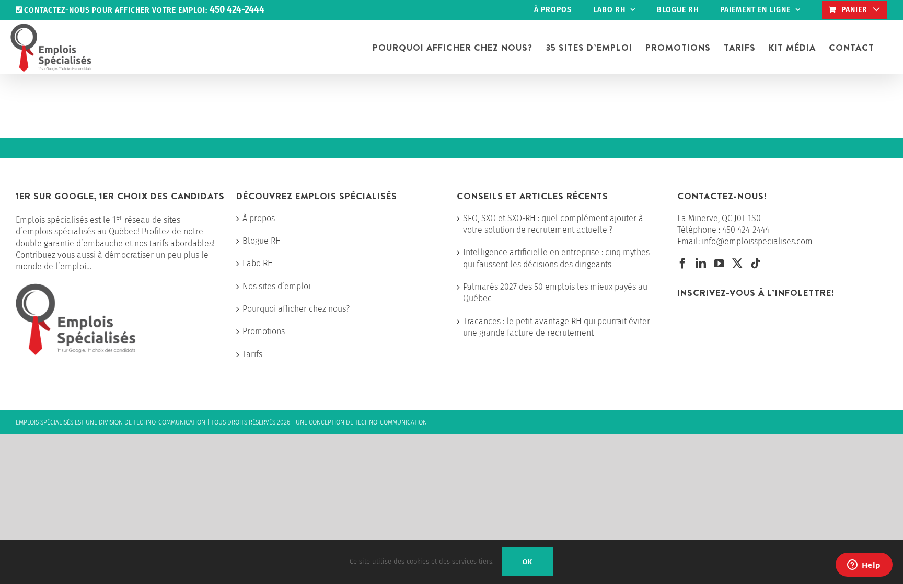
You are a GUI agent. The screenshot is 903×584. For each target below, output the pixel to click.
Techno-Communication (169, 422)
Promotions (263, 331)
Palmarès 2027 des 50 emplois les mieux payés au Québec (555, 292)
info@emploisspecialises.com (757, 241)
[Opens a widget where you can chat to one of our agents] (864, 566)
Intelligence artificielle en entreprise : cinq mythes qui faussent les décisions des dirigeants (556, 258)
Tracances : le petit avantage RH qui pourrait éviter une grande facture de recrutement (556, 327)
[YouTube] (719, 263)
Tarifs (252, 354)
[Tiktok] (755, 263)
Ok (527, 562)
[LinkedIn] (701, 263)
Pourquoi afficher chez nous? (296, 309)
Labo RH (257, 263)
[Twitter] (737, 263)
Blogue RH (261, 241)
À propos (258, 218)
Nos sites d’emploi (276, 286)
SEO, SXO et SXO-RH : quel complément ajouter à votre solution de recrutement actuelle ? (553, 224)
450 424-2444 (745, 230)
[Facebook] (682, 263)
